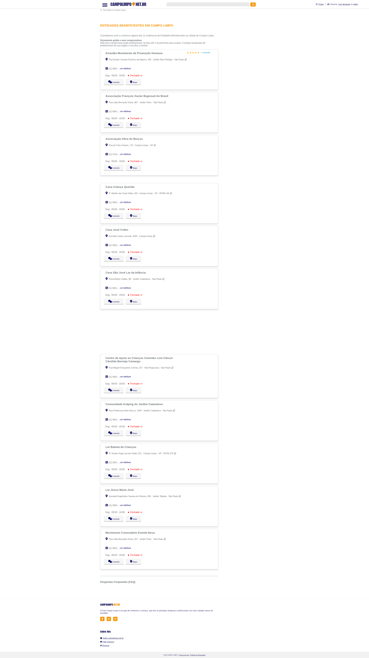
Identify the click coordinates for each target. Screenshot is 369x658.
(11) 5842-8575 (115, 377)
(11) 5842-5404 (115, 202)
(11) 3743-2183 (115, 154)
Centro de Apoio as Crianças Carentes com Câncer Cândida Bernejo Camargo (139, 359)
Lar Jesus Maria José (120, 489)
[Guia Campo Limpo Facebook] (103, 619)
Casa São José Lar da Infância (126, 272)
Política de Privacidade (198, 655)
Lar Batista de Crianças (121, 447)
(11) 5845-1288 (115, 505)
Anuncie (105, 645)
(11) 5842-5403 (115, 111)
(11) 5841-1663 (115, 288)
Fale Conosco (108, 642)
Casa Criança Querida (120, 186)
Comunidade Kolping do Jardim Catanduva (134, 404)
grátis (355, 4)
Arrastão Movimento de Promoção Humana (134, 53)
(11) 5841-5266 (115, 419)
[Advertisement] (160, 10)
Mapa (134, 82)
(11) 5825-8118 (115, 245)
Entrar (321, 4)
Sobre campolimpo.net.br (113, 638)
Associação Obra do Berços (125, 138)
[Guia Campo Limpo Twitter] (110, 619)
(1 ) (205, 52)
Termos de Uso (184, 655)
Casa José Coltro (117, 229)
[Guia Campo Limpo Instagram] (116, 619)
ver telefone (125, 68)
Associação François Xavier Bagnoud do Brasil (137, 96)
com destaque (344, 4)
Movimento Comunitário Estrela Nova (131, 532)
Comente (114, 82)
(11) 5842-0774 (115, 548)
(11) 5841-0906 (115, 462)
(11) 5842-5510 (115, 68)
